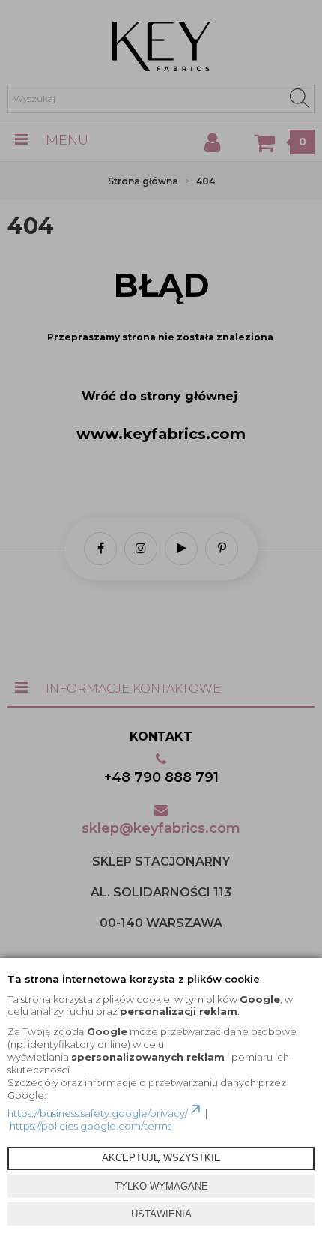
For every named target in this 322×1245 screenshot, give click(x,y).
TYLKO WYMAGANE (161, 1186)
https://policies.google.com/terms (90, 1126)
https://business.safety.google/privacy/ (97, 1113)
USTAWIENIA (161, 1214)
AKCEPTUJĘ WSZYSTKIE (161, 1157)
